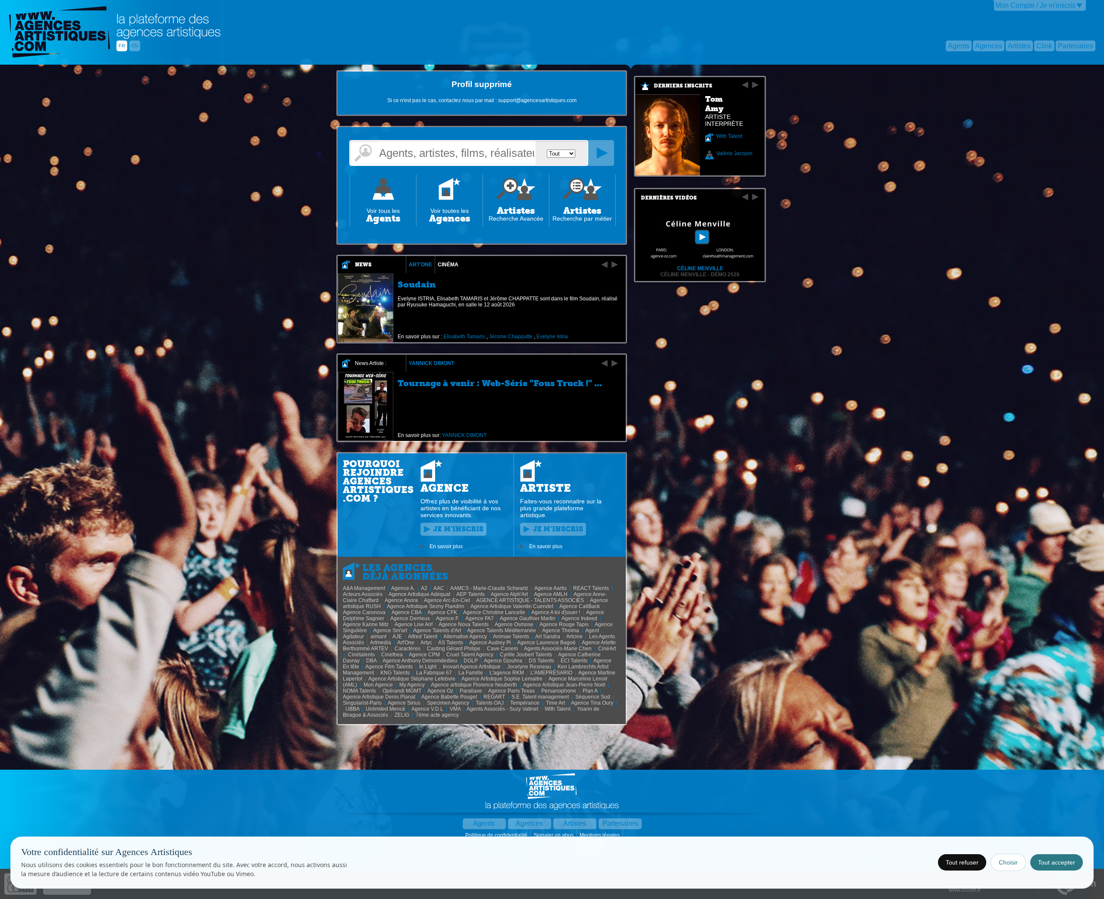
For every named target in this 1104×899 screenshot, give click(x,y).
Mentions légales (600, 835)
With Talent (729, 136)
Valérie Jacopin (734, 153)
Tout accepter (1056, 862)
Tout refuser (962, 862)
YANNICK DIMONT (431, 363)
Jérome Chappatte (511, 337)
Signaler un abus (554, 835)
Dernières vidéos (669, 198)
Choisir (1008, 862)
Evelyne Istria (552, 337)
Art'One (420, 265)
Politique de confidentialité (497, 835)
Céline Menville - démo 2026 (700, 275)
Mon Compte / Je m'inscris (1035, 5)
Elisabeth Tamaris (464, 337)
